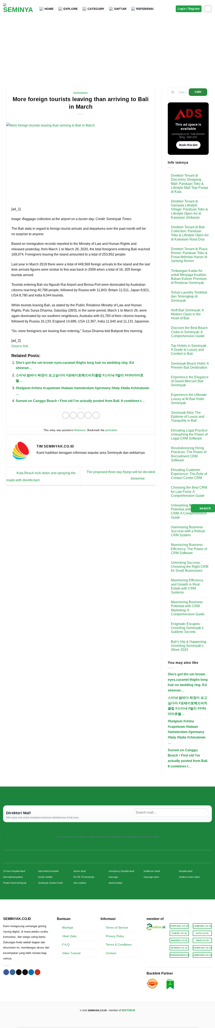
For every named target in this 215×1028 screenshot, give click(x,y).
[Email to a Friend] (80, 415)
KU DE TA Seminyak (83, 877)
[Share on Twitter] (73, 415)
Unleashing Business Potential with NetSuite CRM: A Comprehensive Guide (189, 511)
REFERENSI (144, 8)
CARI (198, 92)
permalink (111, 430)
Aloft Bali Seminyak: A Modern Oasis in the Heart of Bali (187, 314)
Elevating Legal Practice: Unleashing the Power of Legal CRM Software (189, 434)
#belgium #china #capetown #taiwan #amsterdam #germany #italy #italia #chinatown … (187, 731)
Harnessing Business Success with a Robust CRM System (188, 531)
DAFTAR (120, 8)
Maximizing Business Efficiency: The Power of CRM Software (189, 548)
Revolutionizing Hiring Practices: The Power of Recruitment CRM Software (188, 454)
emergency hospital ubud (121, 871)
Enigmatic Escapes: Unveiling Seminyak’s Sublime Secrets (187, 628)
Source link (19, 346)
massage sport (151, 877)
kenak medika (45, 877)
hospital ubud (185, 871)
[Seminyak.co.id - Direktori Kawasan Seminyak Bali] (18, 9)
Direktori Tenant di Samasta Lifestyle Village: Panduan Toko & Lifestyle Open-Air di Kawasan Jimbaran (189, 209)
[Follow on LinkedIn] (31, 972)
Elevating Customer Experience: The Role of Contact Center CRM (189, 474)
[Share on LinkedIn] (96, 415)
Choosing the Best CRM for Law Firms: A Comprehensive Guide (189, 491)
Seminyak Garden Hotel (50, 883)
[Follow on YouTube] (37, 972)
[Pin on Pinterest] (88, 415)
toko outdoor (79, 883)
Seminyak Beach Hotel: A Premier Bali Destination (190, 365)
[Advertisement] (107, 49)
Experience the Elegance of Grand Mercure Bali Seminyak (189, 381)
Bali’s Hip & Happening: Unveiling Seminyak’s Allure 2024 (189, 645)
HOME (49, 8)
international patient (13, 877)
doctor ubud (79, 871)
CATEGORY (96, 8)
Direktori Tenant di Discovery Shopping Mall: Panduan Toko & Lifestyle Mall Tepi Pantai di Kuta (189, 183)
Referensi (80, 93)
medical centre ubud (189, 877)
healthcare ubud (152, 871)
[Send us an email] (25, 972)
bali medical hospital (48, 871)
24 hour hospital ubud (14, 871)
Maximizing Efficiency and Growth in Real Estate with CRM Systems (187, 586)
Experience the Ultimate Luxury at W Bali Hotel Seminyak (189, 398)
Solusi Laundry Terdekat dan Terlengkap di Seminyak (189, 296)
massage (113, 877)
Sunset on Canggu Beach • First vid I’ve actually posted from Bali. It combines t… (80, 401)
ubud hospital (115, 883)
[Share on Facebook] (65, 415)
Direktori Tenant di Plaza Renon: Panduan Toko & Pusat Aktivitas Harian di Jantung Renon (189, 255)
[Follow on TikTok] (19, 972)
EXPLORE (70, 8)
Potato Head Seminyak (14, 883)
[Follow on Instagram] (208, 8)
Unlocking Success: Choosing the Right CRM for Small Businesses (189, 566)
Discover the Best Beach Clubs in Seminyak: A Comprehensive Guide (189, 332)
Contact (111, 953)
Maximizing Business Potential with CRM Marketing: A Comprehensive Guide (188, 608)
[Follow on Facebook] (6, 972)
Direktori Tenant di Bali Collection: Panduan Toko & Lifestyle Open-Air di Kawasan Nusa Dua (190, 233)
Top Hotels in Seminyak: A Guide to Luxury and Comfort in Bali (189, 349)
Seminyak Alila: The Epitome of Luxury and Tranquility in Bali (187, 416)
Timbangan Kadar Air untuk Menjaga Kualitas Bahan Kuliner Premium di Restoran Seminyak (189, 277)
